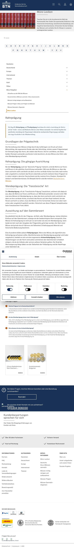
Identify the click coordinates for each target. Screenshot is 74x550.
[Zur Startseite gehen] (6, 4)
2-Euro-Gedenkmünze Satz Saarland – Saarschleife (14, 367)
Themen (23, 471)
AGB (22, 546)
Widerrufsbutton (7, 480)
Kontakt (22, 397)
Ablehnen (13, 297)
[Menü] (53, 4)
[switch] (28, 289)
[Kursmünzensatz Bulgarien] (37, 358)
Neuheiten (24, 457)
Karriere (4, 457)
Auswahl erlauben (37, 297)
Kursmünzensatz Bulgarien (34, 367)
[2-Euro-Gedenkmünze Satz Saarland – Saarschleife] (15, 358)
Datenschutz (6, 546)
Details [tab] (37, 257)
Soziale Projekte (65, 466)
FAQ (3, 460)
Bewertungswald (7, 487)
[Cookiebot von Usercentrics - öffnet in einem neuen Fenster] (64, 251)
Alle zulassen (60, 297)
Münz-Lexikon (45, 459)
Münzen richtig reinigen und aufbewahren (45, 473)
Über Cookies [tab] (61, 257)
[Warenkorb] (70, 4)
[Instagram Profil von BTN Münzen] (7, 540)
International (25, 467)
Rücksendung (6, 464)
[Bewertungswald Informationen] (12, 540)
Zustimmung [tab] (13, 257)
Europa (23, 464)
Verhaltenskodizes (8, 484)
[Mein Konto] (65, 4)
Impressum (15, 546)
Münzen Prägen (45, 479)
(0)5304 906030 (17, 408)
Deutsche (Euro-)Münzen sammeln (45, 465)
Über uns (63, 457)
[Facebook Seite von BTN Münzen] (3, 540)
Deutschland (25, 460)
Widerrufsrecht (7, 477)
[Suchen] (59, 4)
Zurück (7, 38)
